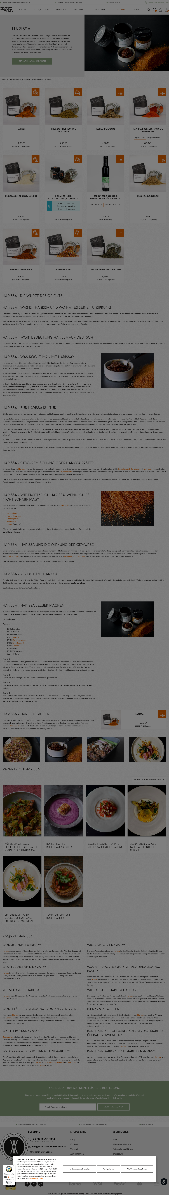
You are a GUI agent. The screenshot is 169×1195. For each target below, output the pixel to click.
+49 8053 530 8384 (43, 1139)
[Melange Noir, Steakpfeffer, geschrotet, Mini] (63, 173)
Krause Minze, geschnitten (106, 269)
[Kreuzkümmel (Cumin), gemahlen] (63, 106)
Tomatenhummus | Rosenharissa (58, 916)
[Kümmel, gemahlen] (148, 173)
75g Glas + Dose (139, 138)
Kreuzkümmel (124, 469)
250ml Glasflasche (96, 205)
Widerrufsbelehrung (122, 1144)
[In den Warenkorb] (35, 92)
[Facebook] (27, 1184)
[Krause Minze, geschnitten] (105, 247)
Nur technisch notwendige (79, 1169)
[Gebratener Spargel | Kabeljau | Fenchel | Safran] (147, 810)
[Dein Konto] (160, 10)
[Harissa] (21, 106)
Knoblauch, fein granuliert (21, 196)
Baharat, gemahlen (21, 269)
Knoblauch (147, 469)
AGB (115, 1139)
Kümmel (15, 645)
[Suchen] (148, 10)
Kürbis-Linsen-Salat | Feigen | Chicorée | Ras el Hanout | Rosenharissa (21, 847)
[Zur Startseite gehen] (6, 10)
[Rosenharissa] (63, 247)
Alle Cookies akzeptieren (137, 1169)
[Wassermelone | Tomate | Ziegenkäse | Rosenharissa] (105, 810)
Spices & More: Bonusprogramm (158, 2)
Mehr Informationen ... (37, 1178)
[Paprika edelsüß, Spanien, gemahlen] (148, 106)
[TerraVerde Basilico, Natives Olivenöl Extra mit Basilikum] (105, 173)
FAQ (72, 1139)
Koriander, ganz (105, 129)
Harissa (21, 129)
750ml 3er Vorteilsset (112, 205)
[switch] (8, 1182)
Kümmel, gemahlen (148, 196)
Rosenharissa (63, 269)
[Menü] (13, 1166)
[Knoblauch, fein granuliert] (21, 173)
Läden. (49, 1151)
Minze (42, 1065)
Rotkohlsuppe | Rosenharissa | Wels (59, 845)
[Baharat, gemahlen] (21, 247)
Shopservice (78, 1132)
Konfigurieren (108, 1169)
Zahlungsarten (77, 1153)
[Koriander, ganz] (105, 106)
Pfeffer (10, 524)
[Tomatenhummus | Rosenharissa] (63, 881)
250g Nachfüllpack (153, 138)
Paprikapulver (12, 518)
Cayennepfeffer (66, 472)
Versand (74, 1149)
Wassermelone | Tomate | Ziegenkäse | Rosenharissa (105, 845)
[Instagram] (34, 1184)
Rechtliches (121, 1132)
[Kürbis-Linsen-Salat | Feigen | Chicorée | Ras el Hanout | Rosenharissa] (22, 810)
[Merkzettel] (154, 10)
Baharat (9, 1018)
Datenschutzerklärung (123, 1149)
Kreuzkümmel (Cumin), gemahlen (63, 130)
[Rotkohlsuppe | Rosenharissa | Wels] (63, 810)
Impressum (118, 1153)
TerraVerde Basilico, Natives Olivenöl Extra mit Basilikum (105, 197)
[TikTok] (40, 1184)
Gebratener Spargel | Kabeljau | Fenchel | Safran (143, 847)
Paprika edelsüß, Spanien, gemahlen (148, 130)
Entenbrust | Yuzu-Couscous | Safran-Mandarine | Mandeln (19, 918)
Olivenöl (15, 637)
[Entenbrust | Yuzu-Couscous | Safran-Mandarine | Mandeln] (22, 881)
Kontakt (74, 1144)
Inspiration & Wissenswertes (32, 61)
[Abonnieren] (113, 1106)
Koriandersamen (14, 516)
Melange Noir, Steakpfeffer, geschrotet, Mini (63, 197)
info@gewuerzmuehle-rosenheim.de (48, 1146)
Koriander (135, 469)
